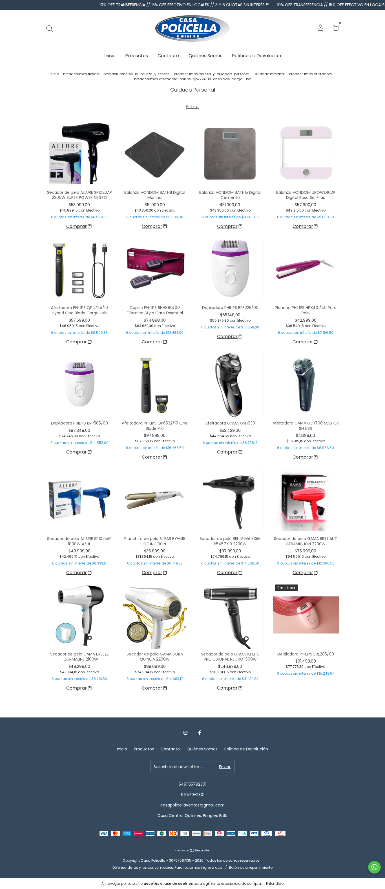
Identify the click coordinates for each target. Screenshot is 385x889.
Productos (136, 55)
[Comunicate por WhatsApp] (374, 867)
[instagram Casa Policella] (185, 732)
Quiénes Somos (205, 55)
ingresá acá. (212, 867)
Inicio (110, 55)
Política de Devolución (256, 55)
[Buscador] (51, 28)
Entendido (275, 883)
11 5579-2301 (192, 794)
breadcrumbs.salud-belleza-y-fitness (136, 74)
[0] (333, 28)
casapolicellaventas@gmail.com (192, 805)
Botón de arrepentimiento (251, 867)
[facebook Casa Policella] (199, 732)
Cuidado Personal (269, 74)
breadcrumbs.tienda (81, 74)
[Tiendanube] (192, 851)
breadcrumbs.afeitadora (310, 74)
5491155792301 (192, 784)
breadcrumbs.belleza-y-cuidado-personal (211, 74)
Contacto (168, 55)
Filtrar (192, 106)
